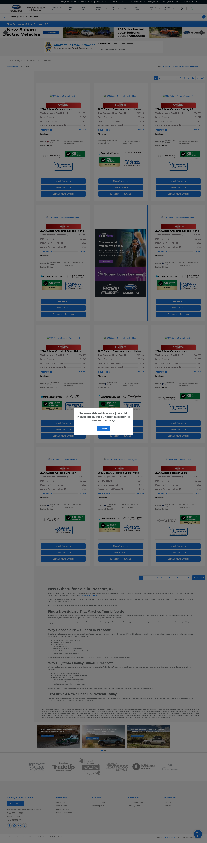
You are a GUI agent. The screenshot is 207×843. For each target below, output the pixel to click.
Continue (103, 428)
